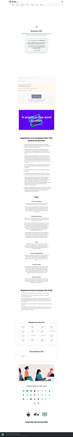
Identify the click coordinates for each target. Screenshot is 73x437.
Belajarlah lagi (42, 40)
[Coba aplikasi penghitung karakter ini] (36, 120)
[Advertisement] (36, 15)
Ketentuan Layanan (31, 43)
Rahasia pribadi (40, 43)
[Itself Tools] (36, 418)
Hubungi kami (23, 435)
